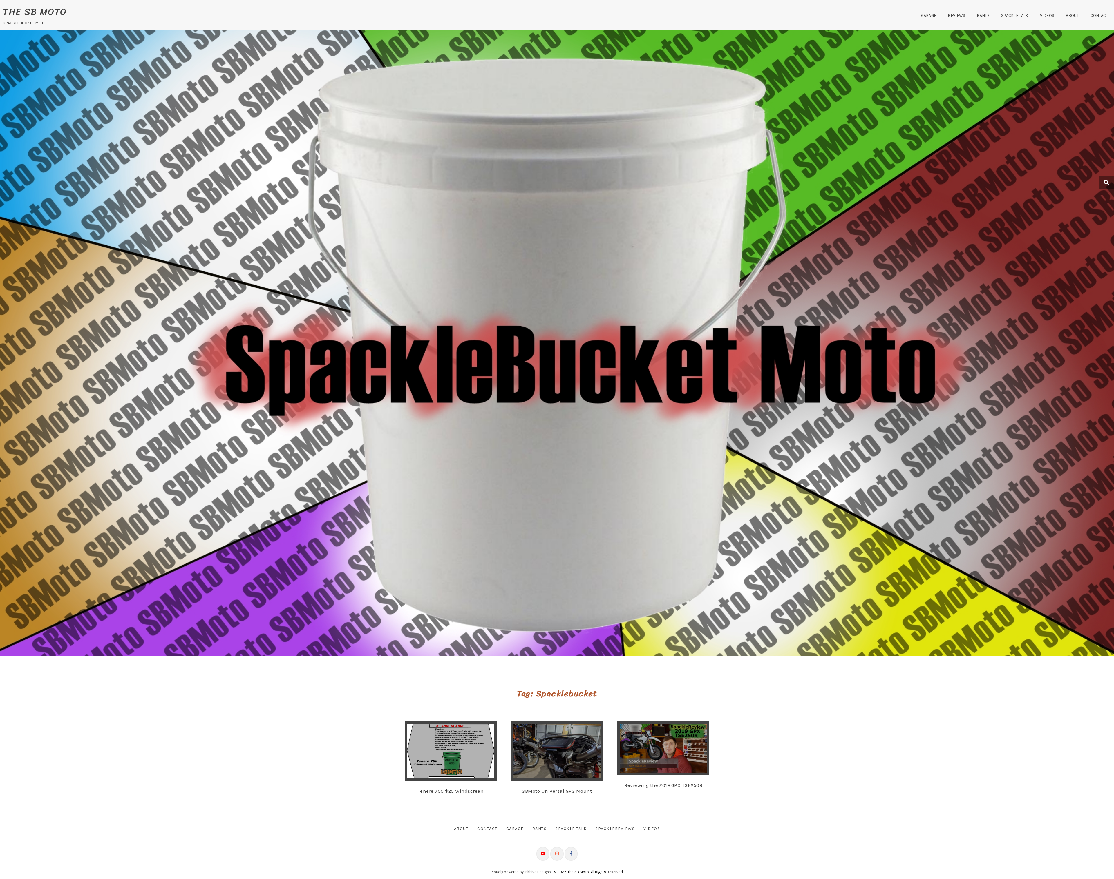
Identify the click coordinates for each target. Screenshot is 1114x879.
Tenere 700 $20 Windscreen (451, 791)
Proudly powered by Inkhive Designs (521, 872)
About (1072, 15)
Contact (1099, 15)
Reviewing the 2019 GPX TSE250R (663, 785)
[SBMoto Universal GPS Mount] (562, 751)
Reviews (956, 15)
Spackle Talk (1014, 15)
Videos (1047, 15)
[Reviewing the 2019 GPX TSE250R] (669, 748)
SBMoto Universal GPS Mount (557, 791)
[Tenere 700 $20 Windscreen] (456, 751)
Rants (983, 15)
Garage (928, 15)
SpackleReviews (615, 828)
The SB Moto (35, 11)
